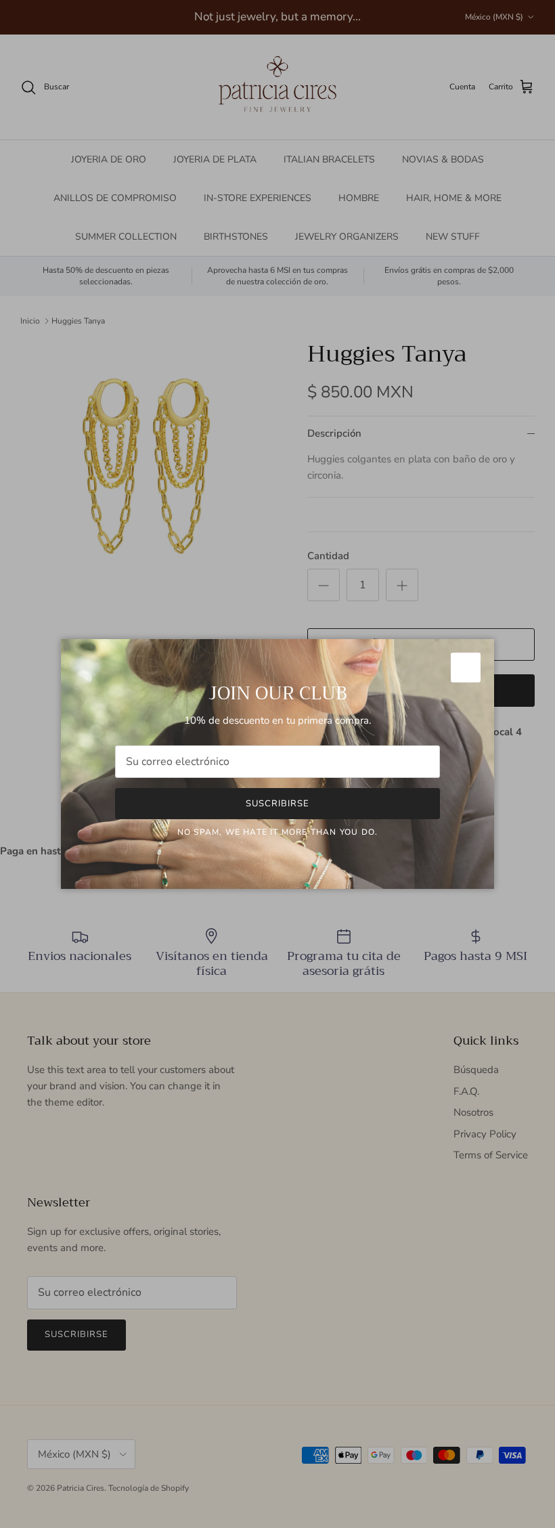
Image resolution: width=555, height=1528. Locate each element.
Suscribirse (277, 804)
